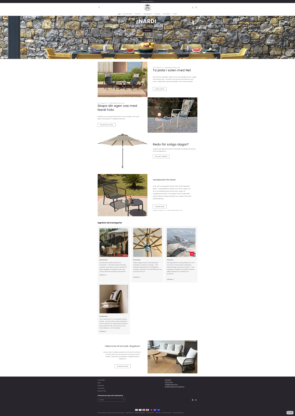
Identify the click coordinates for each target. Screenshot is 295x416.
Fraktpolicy (158, 412)
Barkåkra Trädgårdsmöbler (108, 412)
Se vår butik (101, 388)
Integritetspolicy (130, 412)
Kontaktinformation (166, 412)
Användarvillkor (150, 412)
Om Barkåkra (101, 380)
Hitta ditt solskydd (161, 156)
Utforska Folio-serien (106, 125)
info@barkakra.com (171, 384)
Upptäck (147, 30)
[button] (99, 7)
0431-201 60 (169, 382)
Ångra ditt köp (102, 391)
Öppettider (101, 385)
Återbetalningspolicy (140, 412)
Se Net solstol (159, 89)
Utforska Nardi (159, 206)
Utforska (102, 275)
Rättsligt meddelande (178, 412)
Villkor (99, 383)
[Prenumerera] (123, 400)
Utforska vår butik (122, 366)
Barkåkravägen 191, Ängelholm (174, 387)
